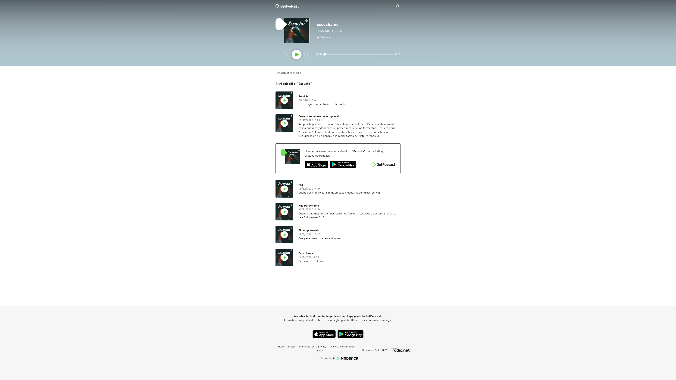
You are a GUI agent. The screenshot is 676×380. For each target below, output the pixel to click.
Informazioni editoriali (342, 347)
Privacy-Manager (286, 347)
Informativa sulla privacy (312, 347)
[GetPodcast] (285, 6)
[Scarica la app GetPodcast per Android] (343, 164)
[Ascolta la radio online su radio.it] (400, 349)
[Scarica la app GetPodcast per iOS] (316, 164)
